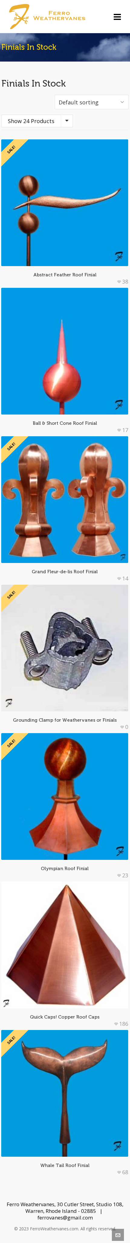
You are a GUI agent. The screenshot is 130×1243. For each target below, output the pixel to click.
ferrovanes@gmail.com (65, 1217)
